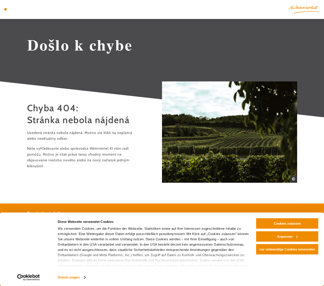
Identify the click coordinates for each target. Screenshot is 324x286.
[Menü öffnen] (5, 9)
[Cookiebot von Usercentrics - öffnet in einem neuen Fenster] (28, 277)
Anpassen (284, 236)
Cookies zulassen (287, 223)
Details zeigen (69, 277)
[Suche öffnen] (27, 9)
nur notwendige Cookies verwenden (287, 249)
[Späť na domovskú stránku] (304, 9)
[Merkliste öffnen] (21, 9)
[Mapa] (16, 9)
